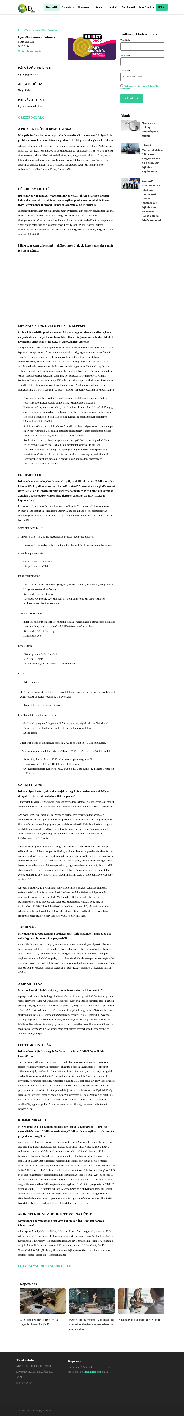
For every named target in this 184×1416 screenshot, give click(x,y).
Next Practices (49, 30)
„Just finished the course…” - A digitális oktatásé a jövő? (39, 1322)
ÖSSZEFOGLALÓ (31, 117)
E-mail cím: (125, 70)
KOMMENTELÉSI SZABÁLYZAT (34, 1371)
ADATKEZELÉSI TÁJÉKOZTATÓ (34, 1366)
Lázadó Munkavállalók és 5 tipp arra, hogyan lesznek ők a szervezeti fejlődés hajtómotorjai (152, 158)
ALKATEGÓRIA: (30, 84)
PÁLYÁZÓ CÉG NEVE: (35, 68)
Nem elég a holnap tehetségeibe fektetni (150, 129)
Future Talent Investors (30, 30)
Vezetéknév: (125, 40)
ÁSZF (19, 1377)
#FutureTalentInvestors (30, 51)
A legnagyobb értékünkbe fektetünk (140, 1319)
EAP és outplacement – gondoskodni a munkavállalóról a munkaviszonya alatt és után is (91, 1324)
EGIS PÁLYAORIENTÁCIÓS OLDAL (45, 1266)
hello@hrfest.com (91, 1371)
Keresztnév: (125, 55)
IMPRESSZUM (24, 1383)
